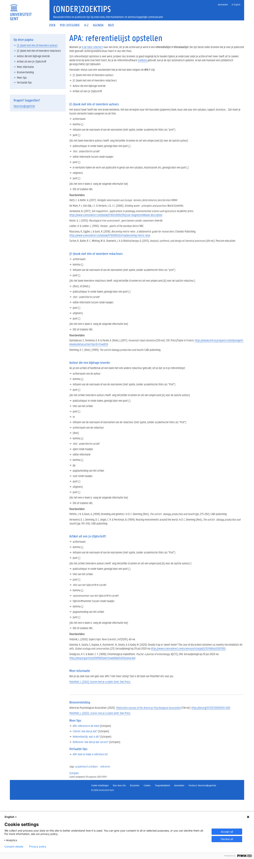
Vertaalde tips (24, 82)
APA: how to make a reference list (90, 754)
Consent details (13, 846)
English (9, 816)
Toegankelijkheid (162, 785)
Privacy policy (37, 846)
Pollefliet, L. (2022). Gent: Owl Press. (100, 713)
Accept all (227, 831)
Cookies (147, 785)
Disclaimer (134, 785)
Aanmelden (179, 785)
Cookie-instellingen (100, 785)
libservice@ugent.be (24, 106)
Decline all (227, 839)
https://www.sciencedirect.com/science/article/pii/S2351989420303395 (188, 648)
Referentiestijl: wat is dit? (86, 736)
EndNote (142, 60)
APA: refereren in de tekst (86, 726)
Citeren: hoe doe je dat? (85, 731)
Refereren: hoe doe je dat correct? (91, 742)
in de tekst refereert (92, 47)
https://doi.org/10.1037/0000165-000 (210, 707)
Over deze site (119, 785)
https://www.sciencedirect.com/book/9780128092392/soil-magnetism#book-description (115, 215)
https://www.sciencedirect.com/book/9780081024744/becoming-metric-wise (109, 235)
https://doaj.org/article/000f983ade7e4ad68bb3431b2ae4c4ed (102, 658)
